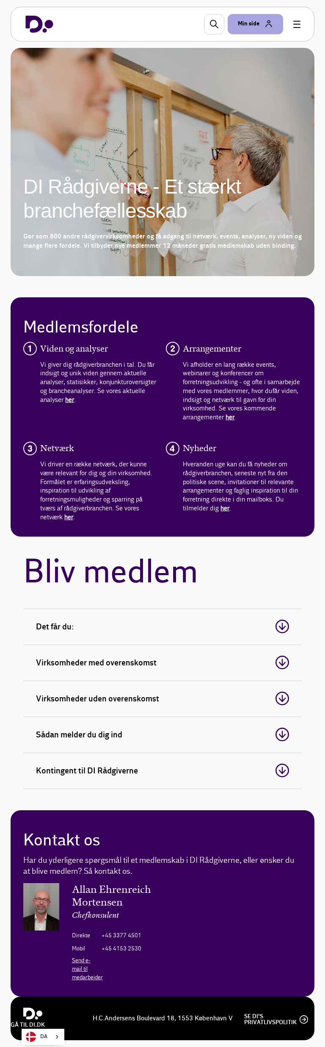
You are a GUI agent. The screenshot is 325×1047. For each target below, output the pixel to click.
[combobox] (43, 1037)
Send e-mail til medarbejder (87, 969)
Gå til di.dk (28, 1025)
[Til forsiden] (39, 24)
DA (43, 1036)
